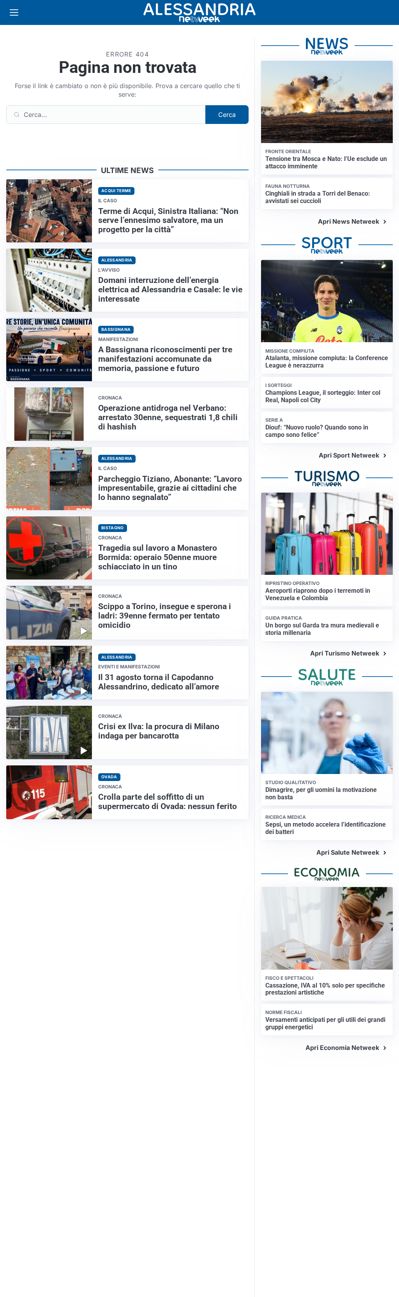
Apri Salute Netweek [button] (347, 852)
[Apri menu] (14, 12)
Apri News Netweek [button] (348, 221)
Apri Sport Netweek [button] (349, 455)
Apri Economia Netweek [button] (342, 1047)
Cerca (227, 114)
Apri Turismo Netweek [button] (344, 653)
